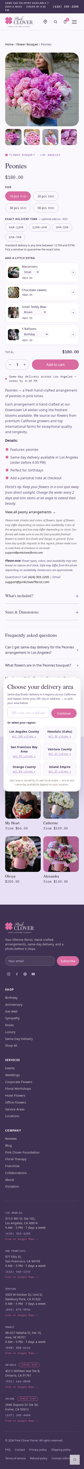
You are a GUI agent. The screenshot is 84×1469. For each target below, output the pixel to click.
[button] (24, 733)
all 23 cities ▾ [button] (59, 753)
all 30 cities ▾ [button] (59, 736)
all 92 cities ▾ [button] (24, 756)
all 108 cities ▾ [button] (24, 736)
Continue (64, 713)
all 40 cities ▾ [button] (24, 771)
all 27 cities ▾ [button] (59, 771)
